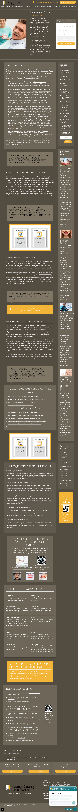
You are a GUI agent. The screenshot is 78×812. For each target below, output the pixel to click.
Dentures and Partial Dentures (66, 80)
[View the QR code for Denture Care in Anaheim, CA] (41, 564)
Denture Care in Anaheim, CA (31, 311)
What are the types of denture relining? (19, 427)
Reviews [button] (64, 6)
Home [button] (2, 6)
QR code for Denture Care (12, 754)
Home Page (11, 699)
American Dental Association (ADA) (20, 110)
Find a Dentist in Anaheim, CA (66, 133)
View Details (21, 738)
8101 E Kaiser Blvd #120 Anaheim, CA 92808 (46, 2)
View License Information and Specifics (23, 734)
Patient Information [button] (17, 6)
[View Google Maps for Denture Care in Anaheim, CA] (22, 566)
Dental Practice (66, 481)
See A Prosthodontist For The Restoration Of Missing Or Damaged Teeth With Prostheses (68, 320)
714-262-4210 (31, 673)
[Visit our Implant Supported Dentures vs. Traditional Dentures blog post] (66, 165)
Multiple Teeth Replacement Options (65, 475)
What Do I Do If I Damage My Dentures (66, 120)
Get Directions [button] (12, 771)
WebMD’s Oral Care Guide (20, 702)
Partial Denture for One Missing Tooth (66, 97)
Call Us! (68, 2)
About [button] (8, 6)
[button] (2, 809)
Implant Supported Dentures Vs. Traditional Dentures (66, 172)
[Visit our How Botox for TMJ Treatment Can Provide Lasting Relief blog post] (66, 376)
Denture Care (17, 750)
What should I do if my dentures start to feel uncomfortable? (26, 415)
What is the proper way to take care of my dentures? (23, 396)
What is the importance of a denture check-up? (22, 402)
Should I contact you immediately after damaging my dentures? (27, 399)
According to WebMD (43, 179)
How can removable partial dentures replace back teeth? (24, 424)
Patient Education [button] (46, 6)
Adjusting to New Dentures (65, 71)
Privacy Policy (7, 805)
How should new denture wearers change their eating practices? (27, 421)
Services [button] (37, 6)
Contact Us (65, 771)
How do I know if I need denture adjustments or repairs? (24, 418)
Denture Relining (66, 467)
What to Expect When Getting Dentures (66, 126)
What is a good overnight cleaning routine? (20, 405)
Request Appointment (38, 771)
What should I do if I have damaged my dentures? (22, 412)
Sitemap (13, 805)
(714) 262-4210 (35, 49)
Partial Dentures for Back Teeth (66, 102)
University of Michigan (39, 82)
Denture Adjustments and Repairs (65, 462)
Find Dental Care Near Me (65, 484)
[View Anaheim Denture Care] (13, 49)
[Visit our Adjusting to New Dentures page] (17, 579)
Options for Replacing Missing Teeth (65, 91)
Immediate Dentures (64, 470)
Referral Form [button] (29, 6)
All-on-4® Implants (64, 75)
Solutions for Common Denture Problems (65, 108)
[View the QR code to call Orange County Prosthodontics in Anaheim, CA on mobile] (66, 511)
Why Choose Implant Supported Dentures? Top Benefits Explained (65, 246)
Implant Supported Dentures (64, 85)
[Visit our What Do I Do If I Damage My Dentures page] (43, 579)
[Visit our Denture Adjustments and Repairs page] (30, 579)
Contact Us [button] (72, 6)
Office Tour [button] (57, 6)
